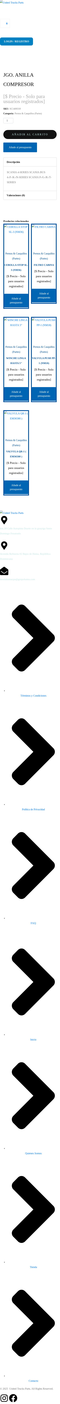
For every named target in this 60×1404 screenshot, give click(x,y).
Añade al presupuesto (20, 147)
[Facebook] (13, 1398)
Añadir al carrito (30, 134)
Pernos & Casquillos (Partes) (28, 113)
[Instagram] (4, 1398)
